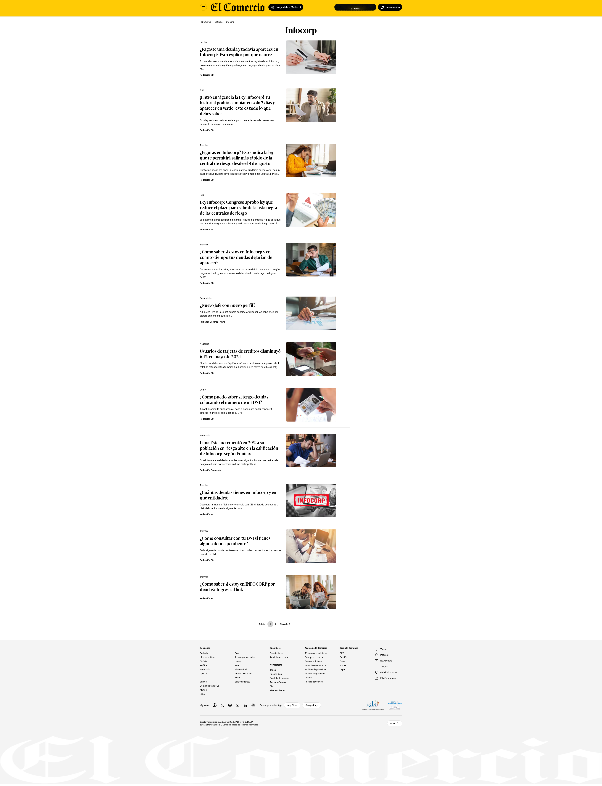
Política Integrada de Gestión (315, 675)
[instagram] (230, 705)
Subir (392, 723)
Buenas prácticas (313, 661)
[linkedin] (245, 705)
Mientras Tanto (277, 690)
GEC (342, 653)
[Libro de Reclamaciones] (395, 705)
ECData (203, 661)
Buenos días (276, 674)
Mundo (203, 690)
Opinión (203, 673)
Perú (202, 195)
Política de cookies (314, 681)
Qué (202, 90)
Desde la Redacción (279, 678)
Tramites (204, 145)
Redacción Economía (210, 470)
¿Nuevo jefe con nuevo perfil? (227, 305)
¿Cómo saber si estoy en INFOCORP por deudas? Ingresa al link (237, 586)
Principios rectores (314, 657)
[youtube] (238, 705)
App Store (292, 705)
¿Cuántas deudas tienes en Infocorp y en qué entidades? (238, 495)
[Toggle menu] (203, 7)
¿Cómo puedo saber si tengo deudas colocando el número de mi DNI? (234, 399)
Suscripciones (276, 653)
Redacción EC (207, 75)
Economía (205, 435)
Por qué (203, 42)
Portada (204, 653)
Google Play (312, 705)
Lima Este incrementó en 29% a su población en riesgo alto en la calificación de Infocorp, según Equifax (239, 448)
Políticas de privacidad (316, 669)
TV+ (237, 665)
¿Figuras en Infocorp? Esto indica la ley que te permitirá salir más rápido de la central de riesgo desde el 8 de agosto (236, 157)
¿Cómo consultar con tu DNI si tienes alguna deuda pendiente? (235, 541)
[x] (222, 705)
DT (201, 677)
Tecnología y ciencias (245, 657)
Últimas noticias (207, 657)
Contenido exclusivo (209, 686)
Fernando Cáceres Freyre (212, 322)
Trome (343, 665)
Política (203, 665)
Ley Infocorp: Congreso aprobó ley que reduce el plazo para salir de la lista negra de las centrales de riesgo (238, 207)
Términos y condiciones (316, 653)
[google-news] (253, 705)
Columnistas (206, 298)
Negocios (204, 344)
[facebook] (215, 705)
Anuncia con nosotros (315, 665)
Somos (203, 681)
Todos (273, 670)
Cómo (203, 389)
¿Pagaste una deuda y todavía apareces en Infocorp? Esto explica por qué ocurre (239, 52)
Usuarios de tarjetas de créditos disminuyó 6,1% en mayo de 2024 (240, 353)
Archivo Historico (243, 673)
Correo (343, 661)
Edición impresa (242, 681)
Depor (343, 669)
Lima (202, 694)
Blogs (237, 677)
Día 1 (272, 686)
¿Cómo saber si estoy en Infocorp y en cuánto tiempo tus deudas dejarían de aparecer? (236, 257)
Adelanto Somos (278, 682)
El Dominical (241, 669)
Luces (238, 661)
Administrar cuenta (279, 657)
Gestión (343, 657)
